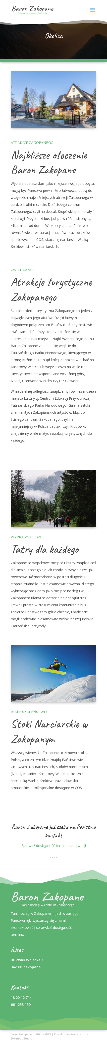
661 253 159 (21, 1004)
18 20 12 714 (21, 997)
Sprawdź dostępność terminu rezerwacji (53, 845)
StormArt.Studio (21, 1038)
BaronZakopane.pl (23, 1034)
